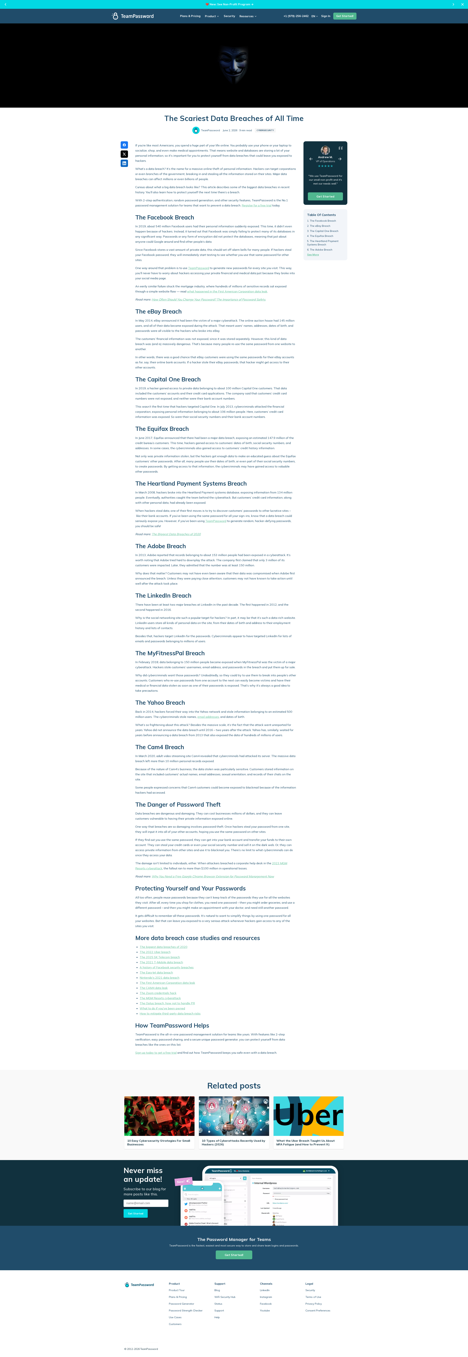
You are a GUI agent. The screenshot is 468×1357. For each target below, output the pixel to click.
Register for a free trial (256, 205)
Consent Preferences (317, 1310)
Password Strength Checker (186, 1310)
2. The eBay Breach (318, 226)
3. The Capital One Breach (322, 231)
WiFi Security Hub (224, 1297)
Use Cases (175, 1317)
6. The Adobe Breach (319, 249)
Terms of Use (313, 1297)
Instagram (266, 1297)
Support (219, 1310)
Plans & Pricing (190, 16)
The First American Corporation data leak (167, 983)
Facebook (266, 1303)
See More (313, 254)
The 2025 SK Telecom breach (160, 957)
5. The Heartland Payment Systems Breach (322, 242)
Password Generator (181, 1303)
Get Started (325, 196)
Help (217, 1317)
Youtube (265, 1310)
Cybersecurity (265, 130)
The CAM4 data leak (154, 988)
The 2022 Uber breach (155, 952)
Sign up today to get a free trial (156, 1052)
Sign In (325, 16)
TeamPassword (198, 268)
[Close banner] (462, 4)
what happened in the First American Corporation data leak (227, 291)
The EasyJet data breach (156, 972)
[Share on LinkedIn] (124, 163)
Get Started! (345, 16)
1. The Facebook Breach (321, 221)
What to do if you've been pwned (162, 1008)
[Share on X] (124, 154)
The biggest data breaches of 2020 (163, 947)
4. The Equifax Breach (320, 236)
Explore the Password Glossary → (235, 4)
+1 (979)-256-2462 (296, 16)
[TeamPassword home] (141, 1284)
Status (218, 1303)
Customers (175, 1324)
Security (229, 16)
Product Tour (177, 1290)
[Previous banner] (5, 4)
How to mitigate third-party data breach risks (170, 1013)
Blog (217, 1290)
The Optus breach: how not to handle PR (167, 1003)
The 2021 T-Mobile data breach (161, 962)
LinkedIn (265, 1290)
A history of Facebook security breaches (167, 967)
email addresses (208, 717)
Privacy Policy (313, 1303)
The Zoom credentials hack (158, 993)
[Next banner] (453, 4)
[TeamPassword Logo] (133, 16)
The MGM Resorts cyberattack (160, 998)
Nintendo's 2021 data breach (159, 977)
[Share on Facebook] (124, 145)
